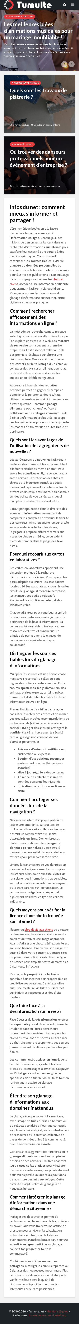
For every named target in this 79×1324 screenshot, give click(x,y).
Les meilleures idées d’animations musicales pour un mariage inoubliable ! (38, 31)
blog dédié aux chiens (39, 929)
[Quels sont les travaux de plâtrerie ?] (39, 103)
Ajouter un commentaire (47, 124)
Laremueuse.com (40, 1315)
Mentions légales (57, 1311)
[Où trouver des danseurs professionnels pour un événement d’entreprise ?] (39, 165)
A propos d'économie (22, 144)
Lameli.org (59, 1315)
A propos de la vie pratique (19, 16)
